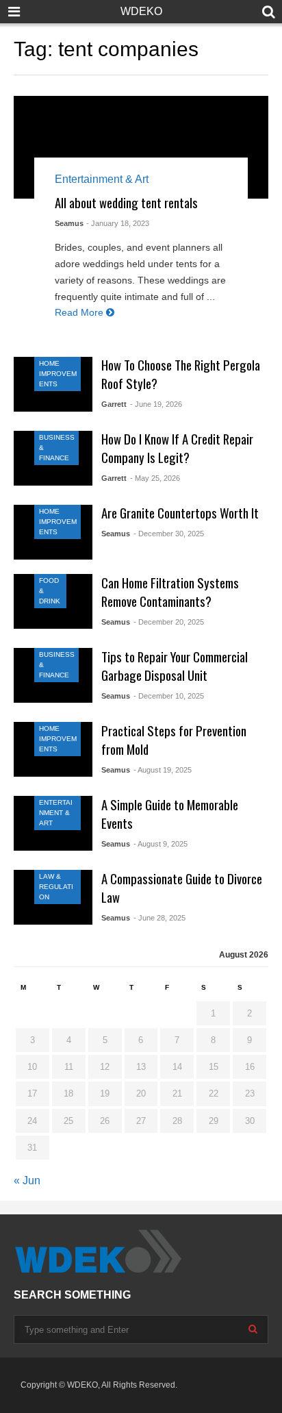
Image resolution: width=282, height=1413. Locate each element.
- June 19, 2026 (156, 404)
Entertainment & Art (102, 179)
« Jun (27, 1180)
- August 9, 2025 (160, 844)
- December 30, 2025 (168, 533)
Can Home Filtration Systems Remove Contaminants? (170, 591)
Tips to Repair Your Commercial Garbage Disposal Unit (174, 665)
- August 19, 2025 (162, 770)
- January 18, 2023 (117, 223)
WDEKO (141, 11)
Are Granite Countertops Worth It (180, 512)
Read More (80, 312)
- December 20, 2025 (168, 622)
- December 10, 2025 (168, 696)
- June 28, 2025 (159, 918)
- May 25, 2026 (155, 478)
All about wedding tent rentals (126, 202)
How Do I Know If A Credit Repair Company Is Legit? (177, 447)
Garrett (114, 404)
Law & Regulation (56, 887)
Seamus (69, 223)
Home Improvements (58, 374)
